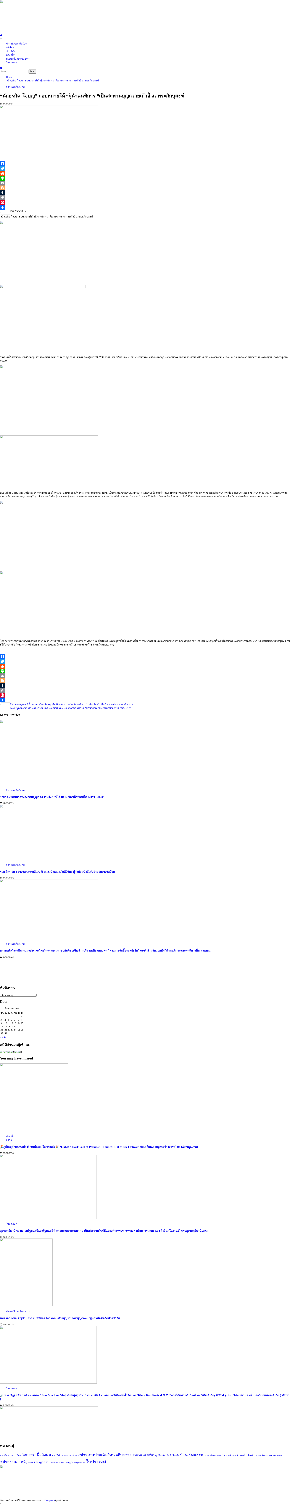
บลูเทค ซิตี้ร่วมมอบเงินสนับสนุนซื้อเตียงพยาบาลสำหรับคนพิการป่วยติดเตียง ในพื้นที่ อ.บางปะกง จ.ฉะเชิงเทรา (71, 704)
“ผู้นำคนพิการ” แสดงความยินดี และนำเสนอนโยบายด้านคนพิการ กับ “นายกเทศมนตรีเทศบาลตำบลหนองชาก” (70, 708)
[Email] (145, 183)
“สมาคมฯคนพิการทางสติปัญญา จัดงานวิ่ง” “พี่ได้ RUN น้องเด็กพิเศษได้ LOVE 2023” (52, 797)
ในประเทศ (11, 62)
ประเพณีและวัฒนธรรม (18, 58)
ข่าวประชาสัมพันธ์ (71, 1455)
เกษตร (61, 1462)
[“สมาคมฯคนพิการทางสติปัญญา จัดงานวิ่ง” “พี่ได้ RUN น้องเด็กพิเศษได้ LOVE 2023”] (49, 784)
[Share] (145, 207)
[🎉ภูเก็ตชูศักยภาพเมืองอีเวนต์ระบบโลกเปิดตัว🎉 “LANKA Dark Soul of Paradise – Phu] (34, 1130)
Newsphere (49, 1500)
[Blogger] (145, 188)
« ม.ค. (3, 1037)
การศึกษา (5, 1455)
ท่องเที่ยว (11, 55)
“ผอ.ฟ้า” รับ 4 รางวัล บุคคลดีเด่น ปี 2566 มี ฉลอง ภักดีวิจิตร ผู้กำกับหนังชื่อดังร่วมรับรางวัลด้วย (57, 871)
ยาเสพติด (209, 1455)
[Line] (145, 178)
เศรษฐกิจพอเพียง (79, 1463)
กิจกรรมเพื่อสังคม (15, 87)
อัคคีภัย (30, 1463)
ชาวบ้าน (136, 1455)
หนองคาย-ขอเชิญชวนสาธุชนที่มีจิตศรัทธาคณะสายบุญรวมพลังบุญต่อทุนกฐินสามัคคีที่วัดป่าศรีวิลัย (60, 1318)
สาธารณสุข (277, 1455)
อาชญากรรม (42, 1462)
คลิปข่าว (10, 47)
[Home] (1, 35)
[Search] (1, 68)
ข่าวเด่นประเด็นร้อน (16, 43)
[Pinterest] (145, 202)
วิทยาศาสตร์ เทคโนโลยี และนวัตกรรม (247, 1455)
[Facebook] (145, 163)
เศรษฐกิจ (69, 1462)
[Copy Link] (145, 197)
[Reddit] (145, 173)
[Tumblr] (145, 192)
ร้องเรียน (217, 1456)
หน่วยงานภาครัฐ (13, 1462)
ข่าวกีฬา (10, 51)
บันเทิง (165, 1455)
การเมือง (16, 1455)
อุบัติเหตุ (54, 1462)
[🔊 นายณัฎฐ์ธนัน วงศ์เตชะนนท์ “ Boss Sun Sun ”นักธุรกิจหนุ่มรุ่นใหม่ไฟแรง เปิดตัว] (48, 1382)
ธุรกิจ (9, 1140)
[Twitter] (145, 168)
